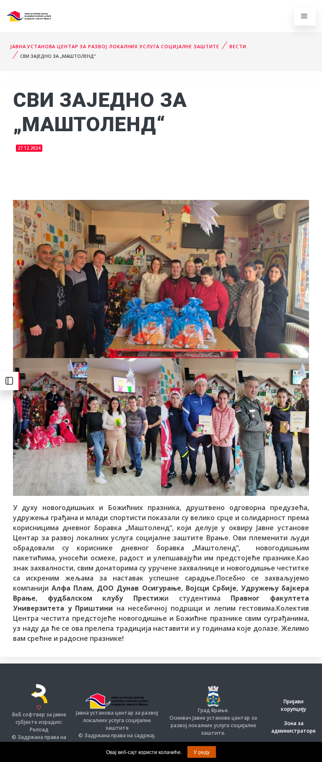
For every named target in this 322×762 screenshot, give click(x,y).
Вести (237, 46)
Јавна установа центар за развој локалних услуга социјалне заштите (114, 46)
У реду (202, 751)
